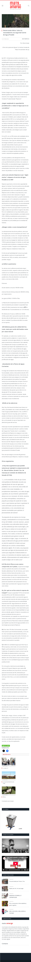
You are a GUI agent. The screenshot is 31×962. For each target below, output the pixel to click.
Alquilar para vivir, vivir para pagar (16, 888)
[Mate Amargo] (15, 5)
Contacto (5, 944)
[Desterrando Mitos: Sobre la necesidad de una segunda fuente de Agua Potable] (15, 21)
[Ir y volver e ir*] (9, 762)
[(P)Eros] (9, 791)
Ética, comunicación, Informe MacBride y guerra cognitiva (17, 904)
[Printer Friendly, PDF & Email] (6, 745)
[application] (15, 863)
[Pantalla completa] (27, 870)
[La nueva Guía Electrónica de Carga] (9, 775)
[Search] (28, 6)
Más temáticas (25, 39)
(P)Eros (4, 797)
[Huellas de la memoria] (15, 845)
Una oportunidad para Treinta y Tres (17, 881)
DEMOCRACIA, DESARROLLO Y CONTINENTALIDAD (15, 896)
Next (27, 846)
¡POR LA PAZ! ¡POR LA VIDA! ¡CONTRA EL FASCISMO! (17, 912)
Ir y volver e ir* (5, 768)
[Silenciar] (25, 870)
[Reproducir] (3, 870)
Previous (3, 846)
